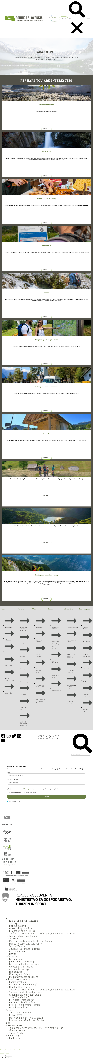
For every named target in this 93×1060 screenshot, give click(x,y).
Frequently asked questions (46, 340)
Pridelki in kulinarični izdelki (24, 1005)
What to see (46, 151)
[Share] (12, 1050)
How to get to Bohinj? (20, 974)
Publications (15, 1038)
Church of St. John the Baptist (24, 949)
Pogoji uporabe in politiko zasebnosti (33, 789)
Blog (7, 1023)
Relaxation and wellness (22, 931)
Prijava (46, 797)
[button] (77, 9)
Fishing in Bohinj (18, 926)
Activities (46, 293)
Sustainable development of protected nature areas (36, 1028)
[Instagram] (8, 736)
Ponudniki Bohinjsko (20, 1007)
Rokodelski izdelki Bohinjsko (24, 1002)
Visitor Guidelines (46, 104)
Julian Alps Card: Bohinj (21, 961)
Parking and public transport (46, 387)
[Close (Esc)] (17, 1050)
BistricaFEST (15, 1015)
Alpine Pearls (16, 1033)
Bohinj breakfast (18, 982)
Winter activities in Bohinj (23, 936)
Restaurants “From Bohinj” (23, 984)
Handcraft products (19, 987)
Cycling (13, 923)
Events (9, 1010)
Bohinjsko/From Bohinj (46, 199)
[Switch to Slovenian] (54, 17)
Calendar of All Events (20, 1012)
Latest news (15, 959)
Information (46, 246)
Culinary (51, 609)
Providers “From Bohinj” (21, 1000)
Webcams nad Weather (21, 966)
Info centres (46, 434)
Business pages (85, 609)
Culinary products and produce (25, 992)
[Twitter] (14, 736)
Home (3, 609)
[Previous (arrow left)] (2, 1053)
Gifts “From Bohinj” (19, 997)
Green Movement (14, 1025)
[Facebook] (3, 736)
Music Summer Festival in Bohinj (26, 1018)
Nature (12, 954)
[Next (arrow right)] (7, 1053)
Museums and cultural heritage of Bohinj (30, 941)
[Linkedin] (19, 736)
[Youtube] (3, 741)
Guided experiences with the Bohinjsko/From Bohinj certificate (42, 933)
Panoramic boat (17, 951)
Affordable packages (20, 969)
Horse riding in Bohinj (20, 928)
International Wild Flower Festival (27, 1020)
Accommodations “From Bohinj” (25, 995)
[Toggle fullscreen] (7, 1050)
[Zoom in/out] (2, 1050)
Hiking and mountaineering (46, 575)
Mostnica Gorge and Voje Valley (25, 944)
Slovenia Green (17, 1030)
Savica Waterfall (17, 946)
